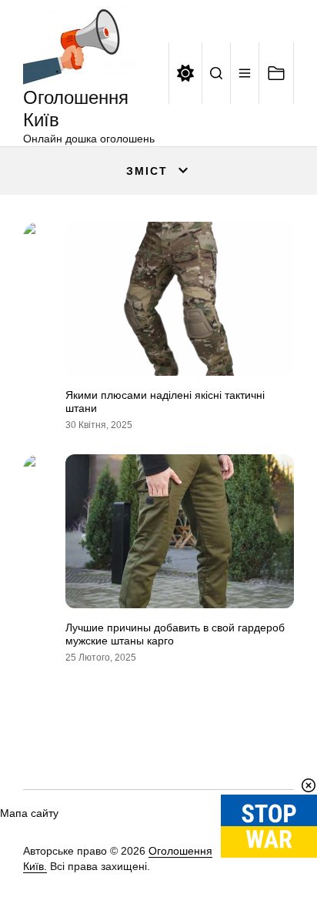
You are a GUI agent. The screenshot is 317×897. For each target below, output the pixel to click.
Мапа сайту (29, 813)
